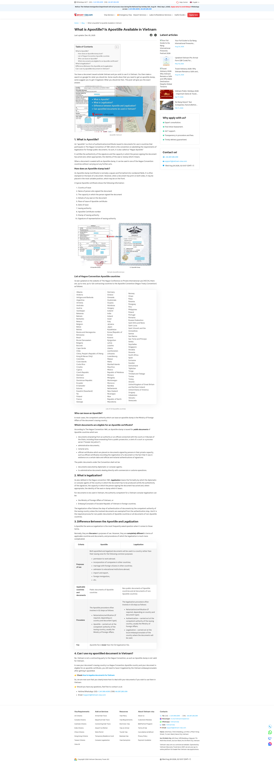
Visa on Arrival (124, 728)
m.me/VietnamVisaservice (180, 719)
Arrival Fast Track (101, 716)
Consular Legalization (102, 740)
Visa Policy (123, 716)
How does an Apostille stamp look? (90, 54)
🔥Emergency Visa (124, 15)
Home (76, 23)
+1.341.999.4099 (97, 2)
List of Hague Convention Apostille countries (93, 56)
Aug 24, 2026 (179, 47)
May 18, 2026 (179, 64)
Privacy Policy (142, 736)
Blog (83, 23)
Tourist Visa (123, 732)
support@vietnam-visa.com (176, 161)
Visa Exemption (125, 740)
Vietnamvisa (175, 722)
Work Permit (99, 732)
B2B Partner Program (145, 724)
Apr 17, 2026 (179, 97)
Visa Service (109, 15)
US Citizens (78, 716)
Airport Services (139, 15)
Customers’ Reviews (145, 720)
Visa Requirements (81, 712)
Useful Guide (180, 15)
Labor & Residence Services (160, 15)
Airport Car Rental (101, 728)
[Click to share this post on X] (155, 36)
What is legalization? (83, 64)
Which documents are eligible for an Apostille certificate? (98, 61)
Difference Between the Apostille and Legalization (94, 66)
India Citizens (78, 728)
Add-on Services (101, 712)
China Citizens (79, 732)
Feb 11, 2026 (179, 108)
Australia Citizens (80, 724)
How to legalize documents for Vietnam (99, 675)
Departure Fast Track (102, 720)
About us (141, 716)
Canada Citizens (80, 720)
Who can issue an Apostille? (88, 59)
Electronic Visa (125, 724)
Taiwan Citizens (79, 740)
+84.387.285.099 (113, 2)
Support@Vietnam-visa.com (94, 695)
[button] (115, 47)
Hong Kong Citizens (81, 736)
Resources (124, 712)
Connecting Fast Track (103, 724)
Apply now (193, 15)
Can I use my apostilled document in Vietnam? (93, 69)
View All (77, 744)
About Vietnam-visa (146, 712)
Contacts (164, 712)
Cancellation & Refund (145, 732)
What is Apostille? (82, 51)
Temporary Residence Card (104, 736)
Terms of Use (142, 728)
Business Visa (124, 736)
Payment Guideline (144, 740)
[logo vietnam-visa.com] (83, 15)
